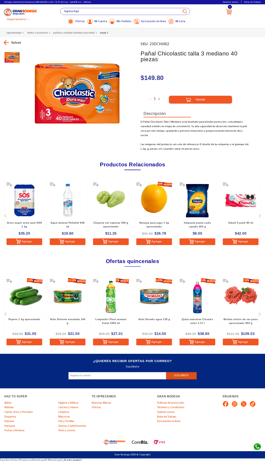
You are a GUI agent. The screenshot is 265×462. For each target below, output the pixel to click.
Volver (16, 43)
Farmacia (9, 426)
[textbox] (125, 11)
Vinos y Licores (66, 430)
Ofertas (96, 407)
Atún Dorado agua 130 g (154, 319)
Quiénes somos (230, 2)
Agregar (27, 241)
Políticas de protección (170, 403)
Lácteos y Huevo (68, 407)
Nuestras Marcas (101, 403)
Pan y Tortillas (66, 421)
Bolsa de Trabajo (252, 2)
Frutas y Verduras (14, 430)
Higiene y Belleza (68, 403)
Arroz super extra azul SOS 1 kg (24, 224)
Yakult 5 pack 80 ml (240, 222)
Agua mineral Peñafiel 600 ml (67, 224)
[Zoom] (12, 57)
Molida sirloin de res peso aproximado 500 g (241, 321)
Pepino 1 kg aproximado (24, 319)
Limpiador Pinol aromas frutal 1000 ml (111, 321)
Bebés (8, 403)
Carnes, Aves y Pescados (18, 412)
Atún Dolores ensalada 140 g (67, 321)
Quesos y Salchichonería (72, 426)
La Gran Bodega (21, 12)
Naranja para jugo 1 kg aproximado (154, 224)
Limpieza (63, 412)
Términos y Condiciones (170, 407)
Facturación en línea (168, 421)
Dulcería (9, 421)
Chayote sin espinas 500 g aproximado (110, 224)
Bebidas (9, 407)
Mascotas (64, 416)
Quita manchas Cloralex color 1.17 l (197, 321)
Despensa (10, 416)
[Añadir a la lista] (9, 186)
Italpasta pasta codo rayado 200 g (197, 224)
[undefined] (81, 94)
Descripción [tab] (154, 114)
